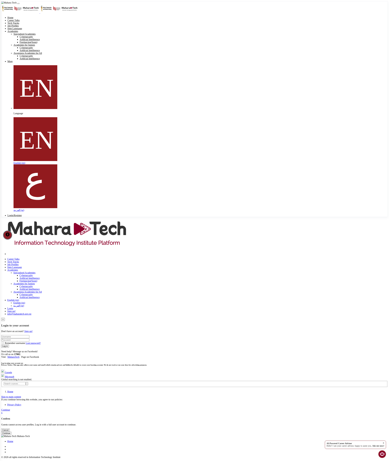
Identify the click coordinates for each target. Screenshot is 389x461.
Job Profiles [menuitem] (13, 25)
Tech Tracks (13, 261)
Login (10, 308)
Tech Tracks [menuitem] (13, 23)
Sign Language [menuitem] (14, 28)
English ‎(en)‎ (19, 163)
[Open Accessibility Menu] (7, 235)
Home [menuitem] (10, 17)
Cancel (5, 430)
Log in (5, 346)
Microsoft (9, 376)
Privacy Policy (14, 404)
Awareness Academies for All (27, 292)
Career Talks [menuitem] (13, 20)
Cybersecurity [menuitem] (26, 36)
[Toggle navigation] (18, 3)
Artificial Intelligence (29, 278)
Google (8, 372)
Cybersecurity (26, 275)
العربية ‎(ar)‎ (19, 210)
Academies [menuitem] (12, 31)
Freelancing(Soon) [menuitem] (28, 42)
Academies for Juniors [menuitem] (24, 45)
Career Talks (13, 259)
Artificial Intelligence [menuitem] (30, 39)
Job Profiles (13, 264)
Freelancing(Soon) (28, 281)
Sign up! (11, 311)
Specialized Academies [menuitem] (25, 34)
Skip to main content (11, 396)
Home (10, 391)
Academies (12, 270)
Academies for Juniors (24, 283)
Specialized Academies (24, 272)
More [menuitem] (10, 61)
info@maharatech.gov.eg (19, 314)
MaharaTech (13, 357)
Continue (5, 410)
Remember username (15, 343)
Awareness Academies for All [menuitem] (28, 53)
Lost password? (33, 343)
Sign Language (14, 267)
